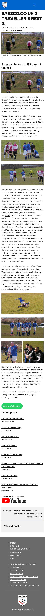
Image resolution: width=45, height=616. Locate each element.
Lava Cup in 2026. (9, 475)
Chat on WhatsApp (12, 406)
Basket (13, 543)
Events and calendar (20, 549)
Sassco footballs (18, 580)
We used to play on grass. (12, 418)
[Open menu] (34, 4)
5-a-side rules (16, 574)
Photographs (16, 567)
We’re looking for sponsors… (23, 564)
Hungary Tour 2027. (10, 436)
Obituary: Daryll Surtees (11, 454)
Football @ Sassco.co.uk (22, 609)
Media (7, 215)
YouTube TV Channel (19, 583)
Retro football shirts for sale (24, 576)
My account (15, 552)
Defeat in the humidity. (11, 427)
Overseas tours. (17, 570)
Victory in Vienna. (9, 445)
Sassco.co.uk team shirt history (24, 586)
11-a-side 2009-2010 (9, 28)
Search (13, 558)
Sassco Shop (15, 555)
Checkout (14, 546)
